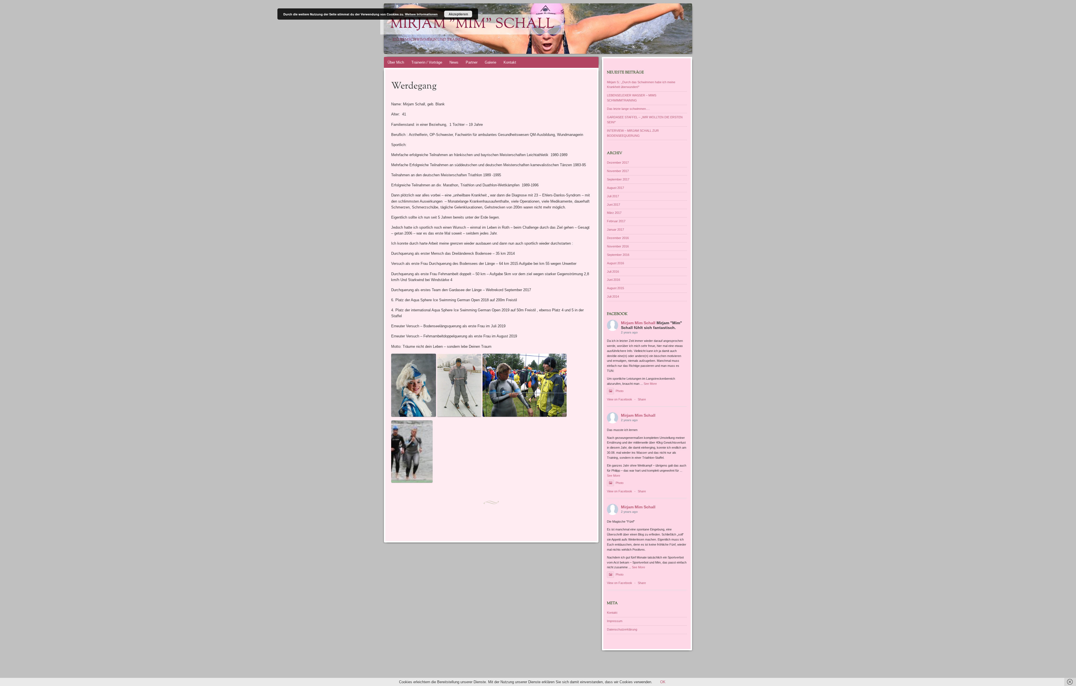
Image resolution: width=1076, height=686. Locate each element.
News (453, 62)
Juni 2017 (613, 204)
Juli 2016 (613, 271)
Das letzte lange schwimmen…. (628, 108)
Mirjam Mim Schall (638, 323)
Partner (471, 62)
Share (642, 399)
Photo (619, 391)
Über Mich (396, 62)
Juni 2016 (613, 279)
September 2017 (618, 179)
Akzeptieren (458, 14)
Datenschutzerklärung (622, 629)
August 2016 (615, 263)
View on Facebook (619, 399)
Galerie (490, 62)
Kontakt (510, 62)
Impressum (614, 621)
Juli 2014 (613, 296)
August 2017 (615, 187)
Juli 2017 (613, 196)
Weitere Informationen (421, 14)
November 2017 (618, 171)
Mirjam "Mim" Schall (472, 24)
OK (662, 682)
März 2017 (614, 212)
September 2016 (618, 254)
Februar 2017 (616, 221)
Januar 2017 (615, 229)
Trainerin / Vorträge (426, 62)
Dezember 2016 (618, 238)
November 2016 (618, 246)
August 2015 (615, 288)
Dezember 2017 (618, 162)
